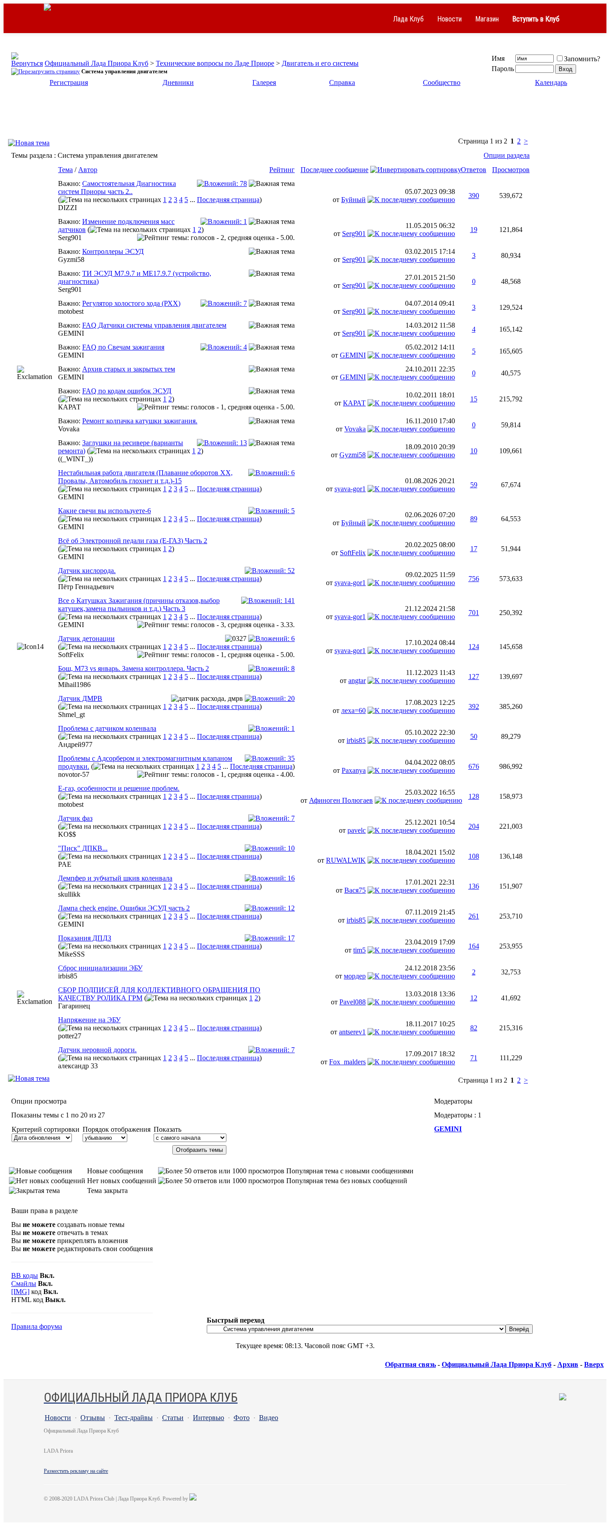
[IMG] (20, 1291)
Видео (268, 1417)
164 (473, 946)
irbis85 (356, 740)
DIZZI (67, 207)
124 (473, 646)
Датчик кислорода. (87, 570)
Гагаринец (74, 1006)
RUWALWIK (346, 860)
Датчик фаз (75, 818)
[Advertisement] (305, 115)
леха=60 (353, 710)
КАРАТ (69, 407)
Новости (449, 19)
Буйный (353, 199)
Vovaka (68, 429)
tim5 (359, 950)
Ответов (473, 169)
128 (473, 796)
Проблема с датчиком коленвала (107, 728)
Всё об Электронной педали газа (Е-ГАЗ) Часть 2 (132, 540)
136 (473, 886)
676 (473, 766)
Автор (87, 169)
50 (473, 736)
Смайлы (23, 1283)
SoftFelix (353, 552)
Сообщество (441, 82)
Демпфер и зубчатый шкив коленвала (115, 878)
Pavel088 (352, 1002)
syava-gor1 (350, 489)
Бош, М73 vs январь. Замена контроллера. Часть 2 (133, 668)
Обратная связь (410, 1364)
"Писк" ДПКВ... (83, 848)
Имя (498, 58)
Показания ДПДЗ (84, 938)
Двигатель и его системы (320, 63)
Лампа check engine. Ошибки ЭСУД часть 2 (124, 908)
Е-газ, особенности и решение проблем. (119, 788)
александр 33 (78, 1066)
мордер (355, 976)
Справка (342, 82)
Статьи (173, 1417)
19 (473, 229)
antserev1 (352, 1032)
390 (473, 195)
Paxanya (354, 770)
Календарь (551, 82)
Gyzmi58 (71, 259)
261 (473, 916)
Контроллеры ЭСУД (113, 251)
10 (473, 451)
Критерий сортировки (45, 1129)
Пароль (503, 68)
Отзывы (92, 1417)
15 (473, 399)
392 (473, 706)
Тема (65, 169)
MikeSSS (71, 954)
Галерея (264, 82)
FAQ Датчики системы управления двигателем (154, 325)
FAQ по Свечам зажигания (123, 347)
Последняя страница (228, 199)
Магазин (487, 19)
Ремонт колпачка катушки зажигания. (139, 421)
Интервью (208, 1417)
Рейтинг (282, 169)
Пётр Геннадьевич (86, 586)
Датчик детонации (86, 638)
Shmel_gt (71, 714)
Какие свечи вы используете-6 (104, 510)
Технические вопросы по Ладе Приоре (215, 63)
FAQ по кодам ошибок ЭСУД (126, 391)
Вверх (594, 1364)
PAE (64, 864)
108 (473, 856)
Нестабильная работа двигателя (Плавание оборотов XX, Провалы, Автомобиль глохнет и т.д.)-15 (145, 477)
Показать (167, 1129)
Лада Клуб (408, 19)
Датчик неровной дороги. (97, 1050)
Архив (567, 1364)
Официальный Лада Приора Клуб (96, 63)
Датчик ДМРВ (80, 698)
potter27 (69, 1036)
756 (473, 578)
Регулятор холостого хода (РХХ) (131, 303)
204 (473, 826)
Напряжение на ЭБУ (89, 1020)
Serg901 (70, 237)
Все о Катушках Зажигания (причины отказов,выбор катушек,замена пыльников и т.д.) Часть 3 (139, 604)
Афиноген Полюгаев (341, 800)
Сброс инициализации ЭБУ (100, 968)
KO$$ (67, 834)
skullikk (69, 894)
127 (473, 676)
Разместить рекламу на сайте (76, 1471)
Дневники (178, 82)
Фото (242, 1417)
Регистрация (69, 82)
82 (473, 1028)
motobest (71, 311)
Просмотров (511, 169)
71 (473, 1058)
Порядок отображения (116, 1129)
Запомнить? (582, 59)
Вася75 (355, 890)
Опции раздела (507, 155)
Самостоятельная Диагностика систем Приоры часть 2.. (117, 187)
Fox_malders (347, 1062)
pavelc (356, 830)
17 (473, 548)
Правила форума (36, 1326)
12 (473, 998)
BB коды (24, 1275)
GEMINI (71, 333)
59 (473, 485)
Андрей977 (75, 744)
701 (473, 612)
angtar (357, 680)
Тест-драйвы (133, 1417)
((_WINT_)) (75, 459)
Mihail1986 (74, 684)
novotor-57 (73, 774)
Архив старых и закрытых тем (128, 369)
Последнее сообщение (334, 169)
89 (473, 519)
